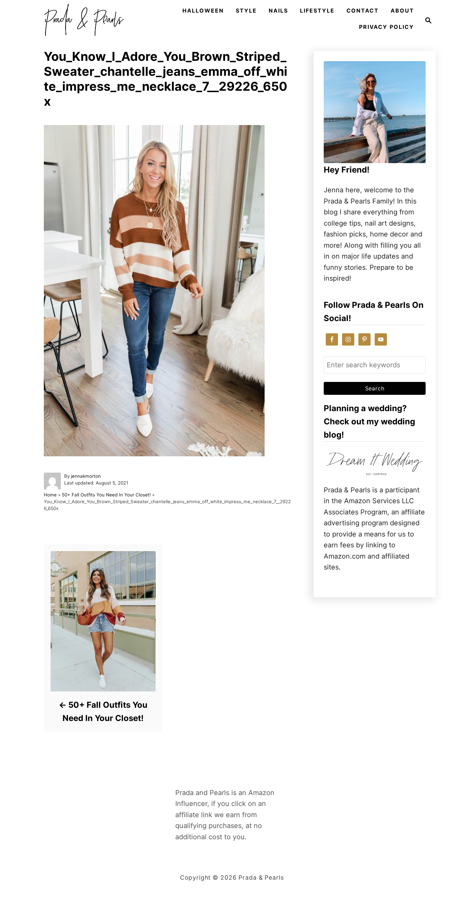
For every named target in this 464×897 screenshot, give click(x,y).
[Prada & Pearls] (82, 20)
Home (50, 494)
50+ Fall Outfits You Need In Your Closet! (106, 494)
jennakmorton (86, 476)
